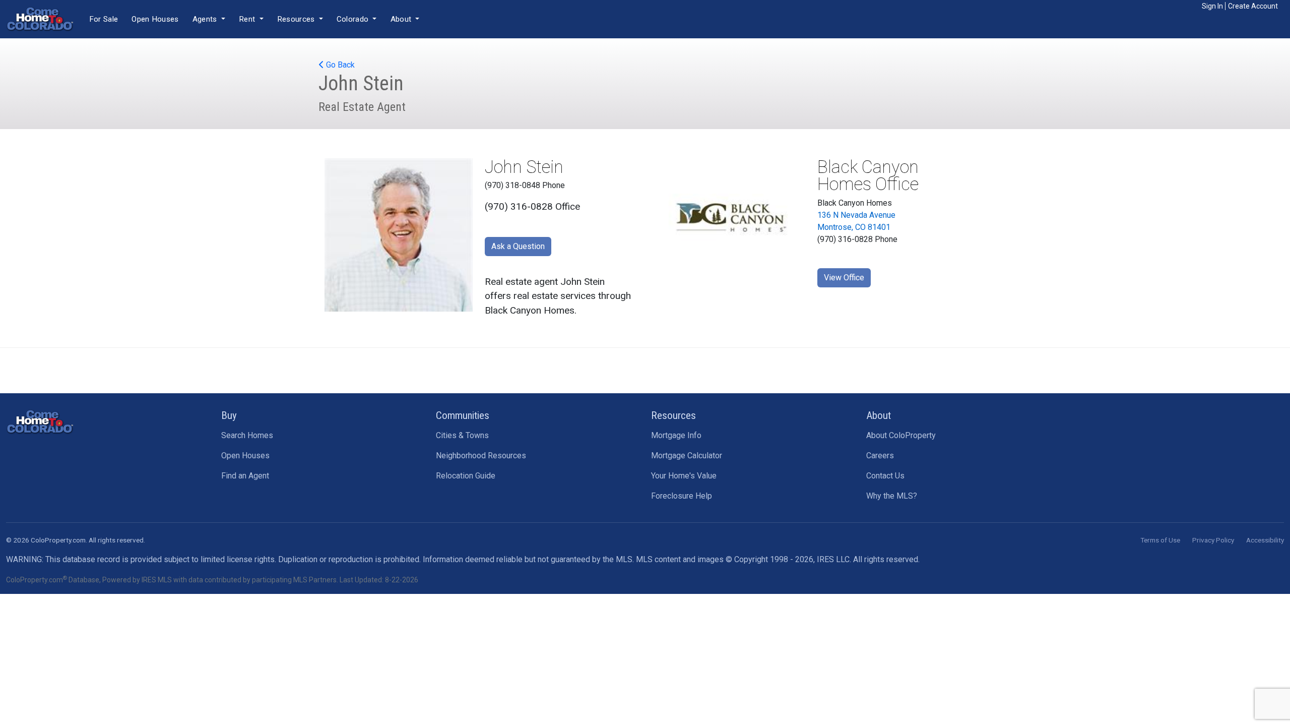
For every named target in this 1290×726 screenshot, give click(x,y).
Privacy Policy (1213, 540)
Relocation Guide (465, 475)
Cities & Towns (462, 435)
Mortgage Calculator (686, 455)
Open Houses (155, 19)
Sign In (1212, 6)
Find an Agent (245, 475)
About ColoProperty (901, 435)
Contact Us (885, 475)
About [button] (402, 19)
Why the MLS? (891, 496)
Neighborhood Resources (481, 455)
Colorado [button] (354, 19)
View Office (844, 277)
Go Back (339, 65)
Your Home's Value (684, 475)
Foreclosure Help (681, 496)
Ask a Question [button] (518, 246)
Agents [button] (205, 19)
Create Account (1253, 6)
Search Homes (247, 435)
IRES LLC (833, 559)
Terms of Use (1160, 540)
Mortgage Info (676, 435)
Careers (880, 455)
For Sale (103, 19)
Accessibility (1265, 540)
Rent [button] (248, 19)
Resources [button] (297, 19)
